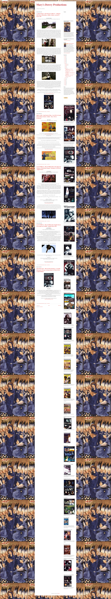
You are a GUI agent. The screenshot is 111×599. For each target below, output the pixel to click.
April (65, 67)
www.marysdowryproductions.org (49, 93)
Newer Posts (38, 305)
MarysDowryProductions (71, 43)
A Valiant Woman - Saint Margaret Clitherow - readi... (69, 69)
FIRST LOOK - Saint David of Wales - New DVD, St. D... (69, 71)
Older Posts (59, 305)
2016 (65, 63)
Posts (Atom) (41, 306)
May (65, 66)
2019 (65, 60)
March (66, 68)
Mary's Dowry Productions (51, 4)
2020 (65, 59)
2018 (65, 61)
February (66, 77)
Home (49, 305)
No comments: (48, 111)
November (66, 65)
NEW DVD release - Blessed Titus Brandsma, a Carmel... (69, 76)
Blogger (59, 593)
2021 (65, 58)
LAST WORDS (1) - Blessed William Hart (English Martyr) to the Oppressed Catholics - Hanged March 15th (48, 225)
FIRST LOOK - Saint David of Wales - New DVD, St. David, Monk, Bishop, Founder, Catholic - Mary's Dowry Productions (48, 117)
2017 (65, 62)
